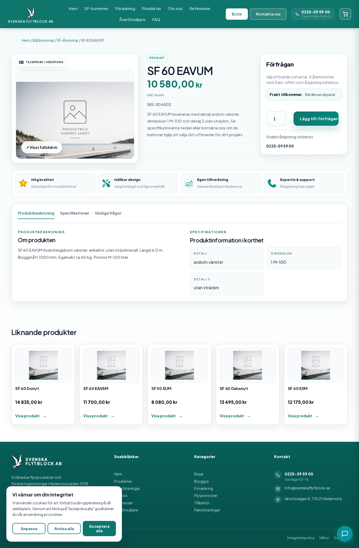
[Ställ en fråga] (345, 534)
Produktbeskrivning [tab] (36, 213)
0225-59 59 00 (315, 11)
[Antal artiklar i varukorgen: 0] (345, 14)
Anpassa (29, 528)
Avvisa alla (64, 528)
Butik (237, 14)
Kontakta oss (268, 14)
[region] (64, 514)
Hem (26, 40)
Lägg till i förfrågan (319, 118)
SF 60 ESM (297, 388)
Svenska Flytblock (28, 21)
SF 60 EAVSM (95, 388)
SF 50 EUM (161, 388)
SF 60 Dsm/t (27, 388)
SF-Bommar (68, 40)
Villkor (324, 538)
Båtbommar (43, 40)
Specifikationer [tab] (74, 213)
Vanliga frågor (108, 213)
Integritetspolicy (301, 538)
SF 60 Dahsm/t (234, 388)
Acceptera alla (99, 528)
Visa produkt (27, 415)
